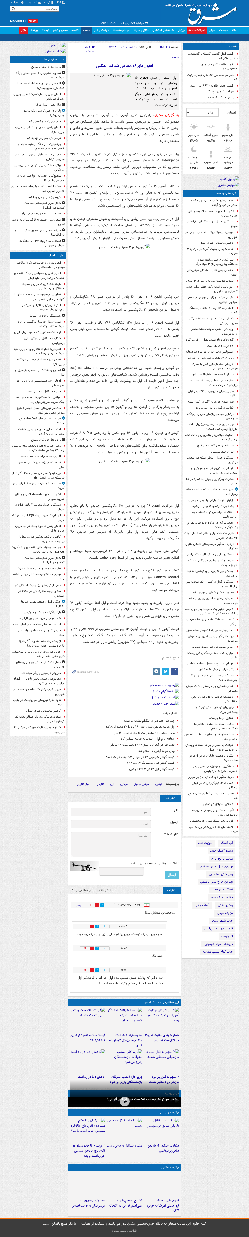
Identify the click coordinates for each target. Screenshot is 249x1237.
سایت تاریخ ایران (222, 858)
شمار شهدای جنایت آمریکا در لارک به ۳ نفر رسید (212, 251)
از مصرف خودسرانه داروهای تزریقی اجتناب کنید (214, 699)
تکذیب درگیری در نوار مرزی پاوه (215, 408)
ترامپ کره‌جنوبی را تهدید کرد (44, 138)
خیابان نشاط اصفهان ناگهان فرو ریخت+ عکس (212, 655)
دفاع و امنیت (141, 30)
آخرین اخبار (56, 255)
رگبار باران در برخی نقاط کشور (216, 669)
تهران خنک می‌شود (222, 451)
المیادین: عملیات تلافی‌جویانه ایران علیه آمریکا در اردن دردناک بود (39, 351)
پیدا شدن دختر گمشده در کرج (215, 445)
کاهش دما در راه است (220, 346)
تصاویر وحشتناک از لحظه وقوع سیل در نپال (40, 372)
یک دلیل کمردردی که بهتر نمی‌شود (213, 506)
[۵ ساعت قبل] (161, 1019)
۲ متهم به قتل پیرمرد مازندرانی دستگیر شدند (213, 310)
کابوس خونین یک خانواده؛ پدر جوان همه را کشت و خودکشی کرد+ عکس (211, 611)
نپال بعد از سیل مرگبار (47, 104)
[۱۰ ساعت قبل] (161, 1061)
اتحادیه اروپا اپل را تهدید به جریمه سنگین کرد (148, 738)
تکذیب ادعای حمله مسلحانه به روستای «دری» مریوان (213, 213)
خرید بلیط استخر (222, 920)
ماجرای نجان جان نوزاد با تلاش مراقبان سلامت (213, 393)
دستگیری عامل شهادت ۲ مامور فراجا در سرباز (212, 224)
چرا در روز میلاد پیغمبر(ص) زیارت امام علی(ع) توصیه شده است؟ (213, 426)
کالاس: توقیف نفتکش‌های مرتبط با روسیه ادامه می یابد (42, 539)
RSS (59, 3)
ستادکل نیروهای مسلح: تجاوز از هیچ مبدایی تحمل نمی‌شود (41, 410)
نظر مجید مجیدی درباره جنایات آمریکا (39, 568)
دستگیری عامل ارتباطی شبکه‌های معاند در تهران (212, 460)
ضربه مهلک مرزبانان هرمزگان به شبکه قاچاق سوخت (213, 563)
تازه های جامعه (226, 193)
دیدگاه (45, 30)
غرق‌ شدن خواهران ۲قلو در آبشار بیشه (210, 401)
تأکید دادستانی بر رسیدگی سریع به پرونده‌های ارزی (215, 812)
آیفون (158, 784)
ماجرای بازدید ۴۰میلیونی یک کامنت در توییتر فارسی (144, 733)
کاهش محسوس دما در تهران (216, 243)
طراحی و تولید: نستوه (124, 1230)
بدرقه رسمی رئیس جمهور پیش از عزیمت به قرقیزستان (38, 232)
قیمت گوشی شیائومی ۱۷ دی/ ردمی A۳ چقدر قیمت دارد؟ (140, 757)
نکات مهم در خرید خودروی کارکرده (40, 618)
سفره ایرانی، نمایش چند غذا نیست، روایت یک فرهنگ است (214, 382)
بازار (23, 30)
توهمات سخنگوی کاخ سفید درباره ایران (37, 332)
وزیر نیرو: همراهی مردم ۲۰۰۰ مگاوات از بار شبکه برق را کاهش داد (38, 475)
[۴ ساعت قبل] (87, 1129)
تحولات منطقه (196, 30)
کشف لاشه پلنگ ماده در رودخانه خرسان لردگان (212, 622)
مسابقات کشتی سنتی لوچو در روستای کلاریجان (40, 664)
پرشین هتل (225, 905)
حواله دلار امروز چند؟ (221, 91)
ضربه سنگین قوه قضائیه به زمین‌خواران (211, 777)
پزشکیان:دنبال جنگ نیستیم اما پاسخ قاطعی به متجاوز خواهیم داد (41, 146)
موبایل (124, 784)
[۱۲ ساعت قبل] (124, 1061)
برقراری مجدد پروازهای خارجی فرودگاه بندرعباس (212, 416)
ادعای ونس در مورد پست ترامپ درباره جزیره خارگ (40, 129)
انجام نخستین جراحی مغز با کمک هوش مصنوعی (212, 688)
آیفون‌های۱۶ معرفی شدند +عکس (124, 66)
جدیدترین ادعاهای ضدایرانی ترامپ (40, 213)
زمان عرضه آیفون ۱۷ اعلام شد (156, 751)
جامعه (86, 30)
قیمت (233, 46)
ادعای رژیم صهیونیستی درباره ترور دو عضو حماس (41, 383)
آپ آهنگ (227, 843)
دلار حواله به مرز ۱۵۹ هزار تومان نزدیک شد (212, 77)
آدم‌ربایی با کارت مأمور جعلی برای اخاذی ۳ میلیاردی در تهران (212, 289)
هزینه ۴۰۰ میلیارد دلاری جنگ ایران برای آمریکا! (39, 486)
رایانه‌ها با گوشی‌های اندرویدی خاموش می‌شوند (213, 638)
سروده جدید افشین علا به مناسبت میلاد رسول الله (212, 491)
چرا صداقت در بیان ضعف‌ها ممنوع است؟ (42, 420)
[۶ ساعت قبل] (124, 1184)
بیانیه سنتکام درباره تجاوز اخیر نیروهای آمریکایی (39, 167)
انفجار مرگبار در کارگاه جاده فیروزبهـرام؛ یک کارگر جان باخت (212, 525)
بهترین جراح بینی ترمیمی (216, 881)
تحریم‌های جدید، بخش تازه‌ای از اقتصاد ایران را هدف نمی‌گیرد (39, 681)
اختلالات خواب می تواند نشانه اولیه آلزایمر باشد (215, 514)
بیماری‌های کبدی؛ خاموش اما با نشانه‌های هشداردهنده (211, 737)
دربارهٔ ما (15, 3)
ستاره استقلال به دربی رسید (124, 1146)
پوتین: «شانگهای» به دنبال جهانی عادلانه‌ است (38, 576)
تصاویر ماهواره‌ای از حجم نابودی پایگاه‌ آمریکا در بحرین (40, 75)
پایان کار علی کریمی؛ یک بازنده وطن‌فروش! (44, 113)
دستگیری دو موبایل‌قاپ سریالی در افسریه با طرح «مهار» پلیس (215, 768)
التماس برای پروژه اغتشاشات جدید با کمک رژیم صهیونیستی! (41, 85)
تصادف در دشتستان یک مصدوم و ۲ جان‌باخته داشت (214, 678)
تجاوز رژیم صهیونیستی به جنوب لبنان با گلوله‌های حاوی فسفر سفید (39, 296)
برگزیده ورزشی (169, 1112)
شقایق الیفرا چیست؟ (221, 718)
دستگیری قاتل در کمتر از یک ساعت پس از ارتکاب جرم (212, 584)
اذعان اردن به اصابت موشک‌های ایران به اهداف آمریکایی (39, 96)
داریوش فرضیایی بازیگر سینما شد (41, 673)
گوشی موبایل (141, 784)
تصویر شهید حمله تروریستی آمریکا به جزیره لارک (163, 1206)
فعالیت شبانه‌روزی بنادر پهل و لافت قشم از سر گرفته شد (211, 437)
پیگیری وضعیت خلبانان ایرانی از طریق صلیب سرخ (213, 758)
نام (176, 810)
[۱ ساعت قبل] (161, 1129)
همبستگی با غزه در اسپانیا (45, 315)
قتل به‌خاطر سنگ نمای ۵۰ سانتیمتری (211, 821)
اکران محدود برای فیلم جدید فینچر (40, 456)
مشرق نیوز (202, 12)
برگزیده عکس (170, 1167)
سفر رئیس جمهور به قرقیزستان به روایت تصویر (88, 1203)
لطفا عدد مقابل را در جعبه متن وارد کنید (155, 863)
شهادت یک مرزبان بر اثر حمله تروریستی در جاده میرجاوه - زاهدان (211, 747)
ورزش (181, 30)
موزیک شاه (205, 843)
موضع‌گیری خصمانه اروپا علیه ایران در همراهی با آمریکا (40, 178)
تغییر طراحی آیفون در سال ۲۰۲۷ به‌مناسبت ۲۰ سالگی (142, 745)
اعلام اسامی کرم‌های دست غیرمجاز (212, 647)
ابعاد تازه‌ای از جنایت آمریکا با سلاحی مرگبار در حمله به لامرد (41, 265)
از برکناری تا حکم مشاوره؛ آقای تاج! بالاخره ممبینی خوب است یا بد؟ (89, 1151)
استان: (231, 112)
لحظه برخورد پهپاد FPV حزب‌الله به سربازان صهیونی (42, 243)
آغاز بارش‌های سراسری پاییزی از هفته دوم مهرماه (213, 600)
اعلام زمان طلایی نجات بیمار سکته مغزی (210, 630)
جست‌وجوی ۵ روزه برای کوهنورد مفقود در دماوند (212, 573)
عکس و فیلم (60, 30)
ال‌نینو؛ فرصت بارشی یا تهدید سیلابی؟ (211, 500)
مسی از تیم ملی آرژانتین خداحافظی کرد (37, 585)
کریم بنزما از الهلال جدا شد (44, 197)
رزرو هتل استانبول (221, 874)
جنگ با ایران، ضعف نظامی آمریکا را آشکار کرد (42, 604)
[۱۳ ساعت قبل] (87, 1061)
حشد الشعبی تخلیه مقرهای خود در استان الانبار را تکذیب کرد (38, 188)
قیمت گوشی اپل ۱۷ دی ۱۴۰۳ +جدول (152, 769)
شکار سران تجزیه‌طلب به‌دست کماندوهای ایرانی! (142, 1099)
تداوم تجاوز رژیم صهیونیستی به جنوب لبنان (40, 464)
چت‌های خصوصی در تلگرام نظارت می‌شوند (149, 720)
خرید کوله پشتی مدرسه (218, 951)
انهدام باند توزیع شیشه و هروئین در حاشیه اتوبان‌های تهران (214, 470)
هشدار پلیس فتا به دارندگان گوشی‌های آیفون (212, 272)
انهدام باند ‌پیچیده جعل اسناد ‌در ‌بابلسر (210, 663)
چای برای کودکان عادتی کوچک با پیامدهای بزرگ (216, 709)
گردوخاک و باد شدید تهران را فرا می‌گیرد (210, 340)
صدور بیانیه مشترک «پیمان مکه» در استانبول (41, 593)
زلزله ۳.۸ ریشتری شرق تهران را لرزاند (211, 358)
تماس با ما (32, 3)
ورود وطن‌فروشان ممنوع (46, 67)
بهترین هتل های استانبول (216, 866)
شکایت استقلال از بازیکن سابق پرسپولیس (163, 1148)
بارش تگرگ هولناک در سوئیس (42, 612)
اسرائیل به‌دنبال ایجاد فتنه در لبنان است (37, 624)
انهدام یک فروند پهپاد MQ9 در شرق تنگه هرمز (38, 517)
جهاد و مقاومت (121, 30)
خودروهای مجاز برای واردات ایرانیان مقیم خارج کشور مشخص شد (38, 654)
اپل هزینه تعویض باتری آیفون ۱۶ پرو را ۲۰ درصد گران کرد (140, 727)
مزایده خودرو (225, 913)
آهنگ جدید (202, 905)
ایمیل (174, 822)
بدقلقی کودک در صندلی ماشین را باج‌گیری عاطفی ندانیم (216, 726)
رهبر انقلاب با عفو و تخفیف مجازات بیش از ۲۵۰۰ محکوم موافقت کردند (38, 448)
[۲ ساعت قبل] (124, 1129)
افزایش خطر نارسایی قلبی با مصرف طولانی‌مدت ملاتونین (215, 366)
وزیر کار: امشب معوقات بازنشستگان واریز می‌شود (214, 331)
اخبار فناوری (83, 784)
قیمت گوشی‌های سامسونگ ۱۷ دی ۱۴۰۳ (150, 763)
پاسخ (78, 905)
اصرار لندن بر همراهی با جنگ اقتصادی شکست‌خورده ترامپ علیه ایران (39, 275)
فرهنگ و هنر (101, 30)
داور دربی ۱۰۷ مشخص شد (44, 121)
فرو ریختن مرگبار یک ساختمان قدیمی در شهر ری (211, 234)
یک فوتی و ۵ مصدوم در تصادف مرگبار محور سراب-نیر (213, 321)
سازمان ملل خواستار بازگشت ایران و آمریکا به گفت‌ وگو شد (41, 324)
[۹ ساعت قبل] (87, 1019)
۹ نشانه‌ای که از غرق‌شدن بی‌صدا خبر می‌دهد (213, 829)
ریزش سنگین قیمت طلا (219, 97)
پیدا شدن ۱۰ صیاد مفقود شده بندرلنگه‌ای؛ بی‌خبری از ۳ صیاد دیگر (217, 262)
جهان (212, 30)
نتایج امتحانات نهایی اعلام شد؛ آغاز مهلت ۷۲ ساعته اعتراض (211, 535)
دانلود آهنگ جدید (221, 850)
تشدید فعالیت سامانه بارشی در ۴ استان (210, 281)
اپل (112, 784)
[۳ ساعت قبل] (124, 1101)
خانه (234, 30)
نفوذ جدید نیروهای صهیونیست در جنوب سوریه (39, 702)
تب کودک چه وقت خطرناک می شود (212, 374)
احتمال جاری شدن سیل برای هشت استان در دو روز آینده (214, 202)
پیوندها (34, 30)
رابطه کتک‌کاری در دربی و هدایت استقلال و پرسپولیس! (43, 286)
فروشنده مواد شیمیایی (218, 944)
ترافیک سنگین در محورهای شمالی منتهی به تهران (211, 546)
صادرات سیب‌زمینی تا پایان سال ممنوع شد (213, 796)
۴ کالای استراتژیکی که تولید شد (215, 804)
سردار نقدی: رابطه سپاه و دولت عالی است (41, 633)
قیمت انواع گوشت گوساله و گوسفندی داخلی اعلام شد (213, 56)
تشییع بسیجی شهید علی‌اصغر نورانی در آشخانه (125, 1203)
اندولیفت (227, 936)
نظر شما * (171, 834)
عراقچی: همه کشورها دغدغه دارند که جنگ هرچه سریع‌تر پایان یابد (40, 399)
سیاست (223, 30)
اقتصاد (75, 30)
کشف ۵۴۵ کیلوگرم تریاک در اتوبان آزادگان (215, 785)
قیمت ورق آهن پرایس (218, 928)
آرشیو (47, 3)
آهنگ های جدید (222, 889)
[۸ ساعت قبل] (87, 1184)
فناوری (100, 784)
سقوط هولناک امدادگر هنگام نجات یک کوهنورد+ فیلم (125, 1040)
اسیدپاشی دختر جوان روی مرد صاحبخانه (210, 351)
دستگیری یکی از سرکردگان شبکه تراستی (210, 554)
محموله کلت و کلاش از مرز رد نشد (213, 592)
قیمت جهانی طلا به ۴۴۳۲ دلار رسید (212, 85)
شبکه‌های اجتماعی (163, 30)
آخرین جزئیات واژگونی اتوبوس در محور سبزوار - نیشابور (213, 299)
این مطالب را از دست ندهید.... (159, 1002)
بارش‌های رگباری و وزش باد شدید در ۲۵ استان (212, 481)
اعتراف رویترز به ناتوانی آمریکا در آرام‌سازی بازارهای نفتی (43, 307)
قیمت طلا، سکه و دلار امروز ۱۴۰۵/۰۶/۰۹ (219, 66)
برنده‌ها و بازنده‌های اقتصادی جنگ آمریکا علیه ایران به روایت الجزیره (38, 549)
